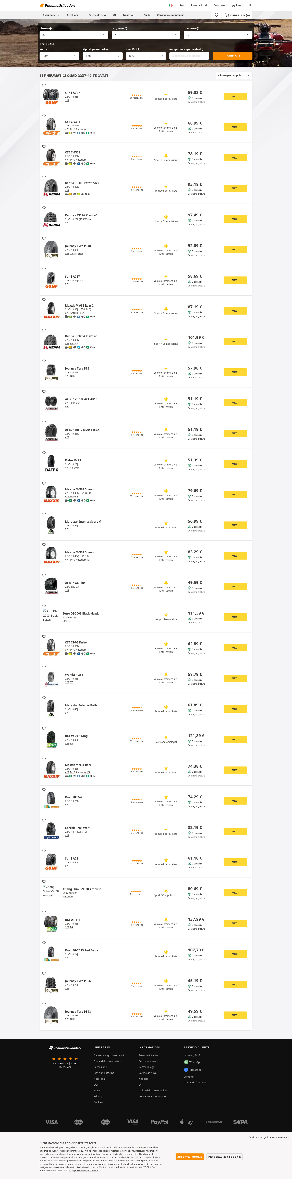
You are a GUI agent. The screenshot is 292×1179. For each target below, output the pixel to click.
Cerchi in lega (146, 1067)
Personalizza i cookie (224, 1156)
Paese (97, 1090)
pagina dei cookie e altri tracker (115, 1163)
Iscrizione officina (104, 1072)
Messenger (196, 1069)
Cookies (98, 1102)
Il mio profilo (244, 5)
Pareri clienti (199, 5)
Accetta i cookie (189, 1156)
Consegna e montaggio (170, 15)
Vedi (235, 96)
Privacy (98, 1096)
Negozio (128, 15)
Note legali (100, 1078)
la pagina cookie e (78, 1170)
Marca (43, 49)
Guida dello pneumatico (107, 1061)
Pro (181, 5)
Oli (114, 15)
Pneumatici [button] (50, 15)
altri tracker (92, 1170)
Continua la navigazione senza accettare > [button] (269, 1137)
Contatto (219, 5)
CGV (96, 1084)
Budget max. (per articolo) (186, 49)
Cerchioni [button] (73, 15)
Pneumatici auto (148, 1055)
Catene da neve (97, 15)
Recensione (100, 1067)
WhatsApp (195, 1062)
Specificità (132, 49)
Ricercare (232, 55)
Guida (147, 15)
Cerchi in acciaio (148, 1061)
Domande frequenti (195, 1082)
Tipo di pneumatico (95, 49)
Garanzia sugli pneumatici (109, 1055)
